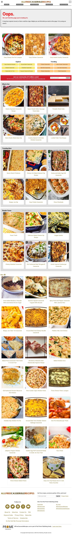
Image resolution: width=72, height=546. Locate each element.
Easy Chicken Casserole (36, 57)
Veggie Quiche (58, 235)
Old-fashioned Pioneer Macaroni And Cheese (12, 391)
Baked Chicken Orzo (60, 360)
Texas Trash (13, 235)
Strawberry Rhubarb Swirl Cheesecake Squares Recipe (36, 362)
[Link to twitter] (13, 506)
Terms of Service (13, 518)
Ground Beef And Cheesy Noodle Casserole (36, 332)
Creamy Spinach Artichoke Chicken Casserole (36, 139)
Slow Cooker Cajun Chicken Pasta (36, 390)
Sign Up (68, 77)
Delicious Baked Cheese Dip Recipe (36, 236)
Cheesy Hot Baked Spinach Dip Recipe (36, 174)
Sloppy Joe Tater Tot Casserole (12, 330)
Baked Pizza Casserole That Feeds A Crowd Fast (12, 362)
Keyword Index (8, 515)
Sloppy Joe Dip (13, 202)
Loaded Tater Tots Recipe (58, 138)
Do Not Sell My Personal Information (17, 521)
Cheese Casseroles (45, 71)
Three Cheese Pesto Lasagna (59, 390)
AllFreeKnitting (41, 508)
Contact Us (23, 512)
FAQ (29, 512)
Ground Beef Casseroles (26, 64)
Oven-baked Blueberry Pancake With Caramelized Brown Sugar (12, 301)
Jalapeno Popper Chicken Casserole (12, 452)
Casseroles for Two (9, 71)
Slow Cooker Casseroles (62, 64)
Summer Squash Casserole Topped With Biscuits (36, 301)
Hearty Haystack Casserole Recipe (13, 110)
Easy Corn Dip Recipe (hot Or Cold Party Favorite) (54, 482)
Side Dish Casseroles (45, 67)
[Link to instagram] (23, 506)
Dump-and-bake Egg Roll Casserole (58, 174)
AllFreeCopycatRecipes (62, 506)
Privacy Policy (34, 78)
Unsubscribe (24, 518)
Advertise (15, 512)
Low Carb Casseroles (62, 67)
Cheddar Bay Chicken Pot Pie (12, 420)
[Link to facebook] (7, 506)
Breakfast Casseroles (27, 67)
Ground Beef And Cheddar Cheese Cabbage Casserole (36, 422)
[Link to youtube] (28, 506)
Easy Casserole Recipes (10, 64)
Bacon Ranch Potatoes (13, 173)
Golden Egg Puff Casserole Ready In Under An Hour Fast (36, 452)
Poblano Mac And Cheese (59, 330)
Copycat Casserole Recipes (26, 71)
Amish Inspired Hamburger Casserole (59, 265)
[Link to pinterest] (18, 506)
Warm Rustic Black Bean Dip (13, 138)
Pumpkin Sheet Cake (58, 109)
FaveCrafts (40, 504)
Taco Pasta (59, 450)
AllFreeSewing (41, 510)
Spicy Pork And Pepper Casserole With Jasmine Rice (60, 301)
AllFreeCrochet (41, 506)
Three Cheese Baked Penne (18, 481)
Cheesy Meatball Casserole (14, 264)
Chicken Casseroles (9, 67)
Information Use (41, 78)
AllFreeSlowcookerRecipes (63, 508)
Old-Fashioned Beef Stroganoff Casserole (36, 265)
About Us (7, 512)
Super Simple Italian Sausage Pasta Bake (36, 110)
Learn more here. (57, 526)
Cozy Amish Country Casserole (59, 57)
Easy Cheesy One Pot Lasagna (13, 57)
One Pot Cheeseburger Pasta (59, 420)
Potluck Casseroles (45, 64)
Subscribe (28, 515)
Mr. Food (58, 504)
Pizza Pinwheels (58, 202)
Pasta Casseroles (62, 71)
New (2, 275)
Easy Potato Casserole (36, 202)
